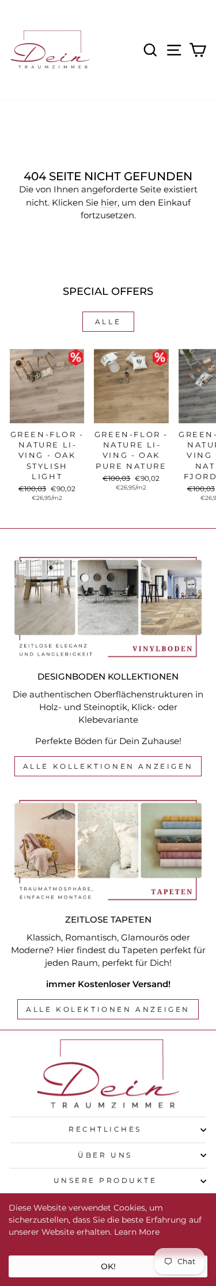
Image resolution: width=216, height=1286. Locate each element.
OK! (108, 1266)
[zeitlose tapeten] (108, 850)
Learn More (137, 1232)
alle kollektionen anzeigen (108, 766)
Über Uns (105, 1155)
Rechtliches (105, 1129)
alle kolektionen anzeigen (108, 1009)
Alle (108, 321)
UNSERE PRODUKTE (105, 1181)
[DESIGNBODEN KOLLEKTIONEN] (108, 607)
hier (109, 203)
